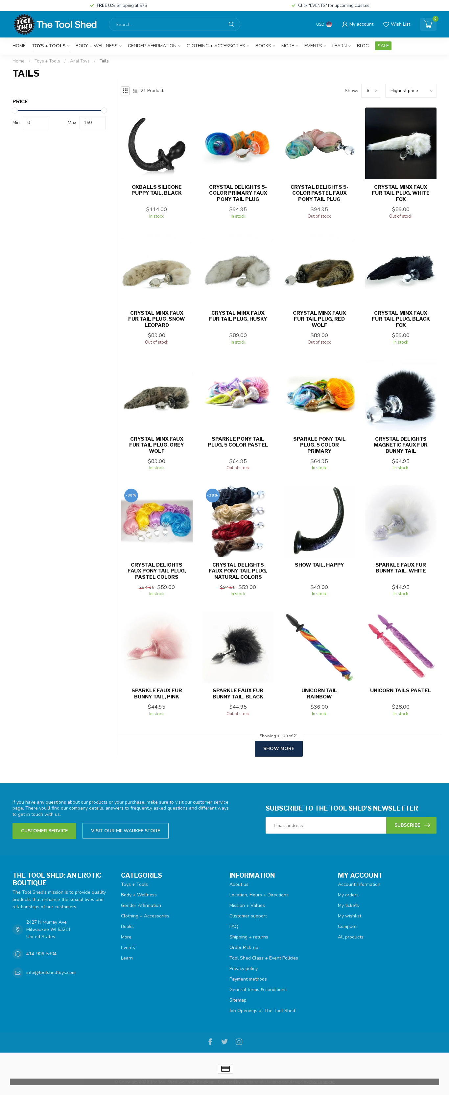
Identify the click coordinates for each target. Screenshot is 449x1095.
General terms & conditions (258, 989)
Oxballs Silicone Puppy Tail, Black (156, 190)
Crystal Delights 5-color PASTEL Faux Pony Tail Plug (319, 193)
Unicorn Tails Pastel (400, 691)
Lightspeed (252, 1081)
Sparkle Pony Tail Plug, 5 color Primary (319, 445)
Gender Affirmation (152, 46)
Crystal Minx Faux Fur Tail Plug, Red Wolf (319, 319)
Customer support (248, 916)
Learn (339, 46)
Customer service (44, 831)
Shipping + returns (248, 937)
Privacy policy (243, 968)
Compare (347, 926)
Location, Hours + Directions (259, 895)
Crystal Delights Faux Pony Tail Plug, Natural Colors (238, 571)
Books (263, 46)
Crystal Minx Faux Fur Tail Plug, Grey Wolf (156, 445)
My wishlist (349, 916)
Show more (278, 748)
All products (351, 937)
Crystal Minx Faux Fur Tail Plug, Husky (238, 316)
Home (19, 46)
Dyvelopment (322, 1081)
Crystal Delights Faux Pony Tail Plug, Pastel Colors (157, 571)
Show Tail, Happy (319, 565)
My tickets (348, 905)
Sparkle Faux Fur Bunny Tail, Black (238, 693)
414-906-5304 (41, 954)
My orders (348, 895)
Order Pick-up (243, 947)
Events (313, 46)
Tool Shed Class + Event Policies (263, 958)
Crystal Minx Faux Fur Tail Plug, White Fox (401, 193)
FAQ (233, 926)
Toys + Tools (48, 46)
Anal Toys (80, 61)
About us (238, 884)
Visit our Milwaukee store (125, 831)
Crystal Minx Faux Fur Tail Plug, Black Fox (401, 319)
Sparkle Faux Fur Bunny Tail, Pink (156, 693)
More (287, 46)
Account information (359, 884)
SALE (383, 46)
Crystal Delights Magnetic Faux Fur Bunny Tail (401, 445)
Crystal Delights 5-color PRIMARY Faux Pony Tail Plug (238, 193)
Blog (363, 46)
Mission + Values (247, 905)
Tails (104, 61)
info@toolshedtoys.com (51, 972)
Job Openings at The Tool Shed (262, 1011)
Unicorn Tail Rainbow (319, 693)
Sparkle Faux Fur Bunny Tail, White (400, 568)
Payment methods (248, 979)
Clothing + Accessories (216, 46)
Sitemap (238, 1000)
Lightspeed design (285, 1081)
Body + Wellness (97, 46)
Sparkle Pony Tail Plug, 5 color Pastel (238, 442)
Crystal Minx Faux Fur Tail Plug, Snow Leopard (156, 319)
